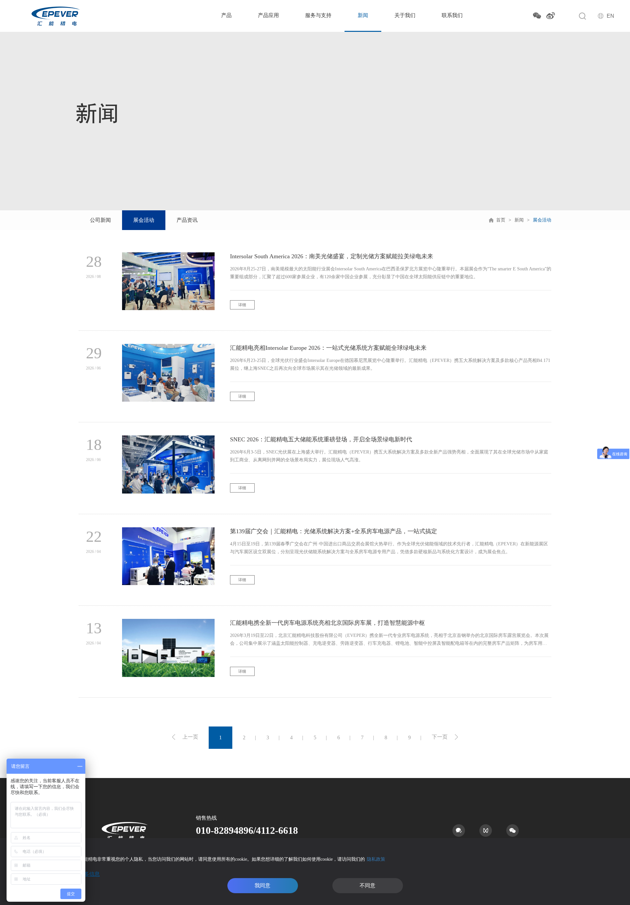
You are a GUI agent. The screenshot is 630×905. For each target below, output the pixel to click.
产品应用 (268, 15)
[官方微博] (550, 15)
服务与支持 (318, 15)
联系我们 (452, 15)
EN (610, 16)
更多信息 (89, 874)
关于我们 (404, 15)
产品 (226, 15)
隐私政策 (376, 859)
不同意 (367, 885)
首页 (500, 220)
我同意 (262, 885)
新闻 (363, 15)
